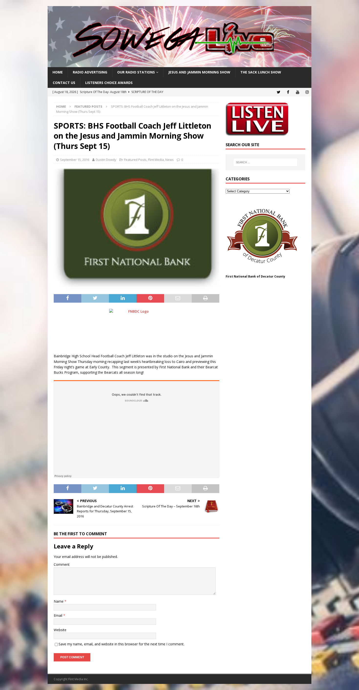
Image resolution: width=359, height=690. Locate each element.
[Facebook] (288, 92)
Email (58, 615)
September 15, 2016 (74, 159)
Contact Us (64, 82)
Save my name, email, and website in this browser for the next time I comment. (121, 644)
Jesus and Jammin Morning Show (199, 72)
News (169, 159)
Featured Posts (135, 159)
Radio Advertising (90, 72)
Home (58, 72)
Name (59, 601)
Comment (62, 564)
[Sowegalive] (179, 64)
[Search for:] (265, 162)
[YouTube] (297, 92)
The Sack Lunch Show (260, 72)
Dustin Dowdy (106, 159)
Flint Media (156, 159)
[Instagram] (307, 92)
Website (60, 630)
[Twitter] (278, 92)
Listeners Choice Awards (109, 82)
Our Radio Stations (136, 72)
